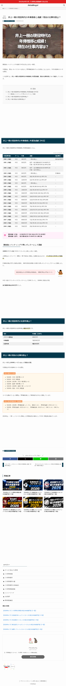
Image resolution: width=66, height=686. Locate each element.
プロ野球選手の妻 (10, 581)
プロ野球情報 (9, 574)
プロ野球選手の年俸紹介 (10, 450)
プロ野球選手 (9, 577)
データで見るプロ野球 (11, 570)
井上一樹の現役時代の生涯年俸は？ (18, 96)
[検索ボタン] (64, 5)
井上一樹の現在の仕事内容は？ (17, 99)
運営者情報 (33, 656)
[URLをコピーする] (55, 458)
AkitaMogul (33, 5)
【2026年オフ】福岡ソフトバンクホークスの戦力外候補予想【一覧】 (23, 629)
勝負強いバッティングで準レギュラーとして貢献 (23, 94)
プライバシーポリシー (25, 681)
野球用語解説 (9, 600)
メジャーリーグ (9, 592)
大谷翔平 (7, 596)
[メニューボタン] (2, 5)
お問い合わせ (36, 681)
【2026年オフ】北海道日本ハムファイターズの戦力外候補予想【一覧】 (23, 615)
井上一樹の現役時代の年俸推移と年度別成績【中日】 (23, 92)
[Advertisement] (33, 120)
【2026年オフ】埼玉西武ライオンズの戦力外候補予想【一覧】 (21, 620)
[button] (10, 458)
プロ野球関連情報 (10, 589)
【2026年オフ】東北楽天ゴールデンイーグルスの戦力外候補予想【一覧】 (24, 624)
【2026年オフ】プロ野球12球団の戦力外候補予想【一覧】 (20, 610)
